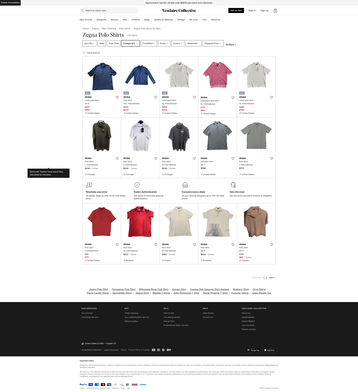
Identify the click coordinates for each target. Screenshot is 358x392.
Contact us (208, 317)
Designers (101, 19)
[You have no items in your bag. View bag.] (275, 10)
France (82, 388)
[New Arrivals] (94, 20)
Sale (204, 19)
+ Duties (94, 168)
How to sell (169, 313)
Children (136, 19)
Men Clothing (109, 28)
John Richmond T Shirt (186, 293)
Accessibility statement (91, 350)
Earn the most (237, 191)
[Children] (142, 20)
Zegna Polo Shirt (98, 289)
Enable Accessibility (10, 2)
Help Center (208, 313)
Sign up (264, 10)
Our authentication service (137, 317)
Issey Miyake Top (261, 293)
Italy (128, 388)
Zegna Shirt (142, 293)
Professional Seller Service (176, 325)
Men (125, 19)
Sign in (252, 10)
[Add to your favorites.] (117, 97)
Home (86, 28)
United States (105, 388)
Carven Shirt (179, 289)
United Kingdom (92, 388)
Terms (123, 350)
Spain (123, 388)
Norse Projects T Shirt (215, 293)
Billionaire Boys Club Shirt (153, 289)
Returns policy (131, 321)
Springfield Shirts (122, 293)
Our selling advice (172, 317)
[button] (275, 10)
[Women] (120, 20)
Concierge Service (89, 317)
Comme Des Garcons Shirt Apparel (209, 289)
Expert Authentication (145, 191)
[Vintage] (187, 20)
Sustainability (248, 317)
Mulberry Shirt (241, 289)
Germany (115, 388)
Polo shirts (124, 28)
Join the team (248, 325)
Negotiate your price (96, 191)
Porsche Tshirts (240, 293)
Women (114, 19)
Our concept (87, 313)
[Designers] (109, 20)
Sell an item (236, 10)
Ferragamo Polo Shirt (124, 289)
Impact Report (248, 321)
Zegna (95, 28)
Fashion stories (249, 329)
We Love (193, 19)
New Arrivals (86, 19)
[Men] (129, 20)
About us (246, 313)
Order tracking (131, 313)
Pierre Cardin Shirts (98, 293)
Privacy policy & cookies (139, 350)
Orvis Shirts (259, 289)
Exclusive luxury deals (193, 191)
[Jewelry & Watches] (175, 20)
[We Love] (200, 20)
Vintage (181, 19)
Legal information (111, 350)
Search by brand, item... (96, 10)
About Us (215, 19)
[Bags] (151, 20)
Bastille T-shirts (161, 293)
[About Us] (222, 20)
